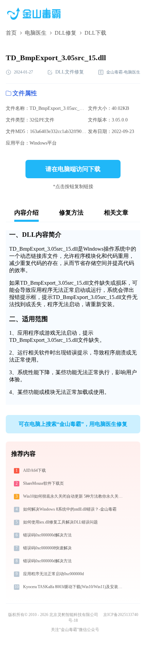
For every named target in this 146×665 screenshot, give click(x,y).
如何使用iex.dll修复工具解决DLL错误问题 (60, 522)
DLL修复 (65, 33)
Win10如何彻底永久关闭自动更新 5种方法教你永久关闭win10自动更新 (74, 496)
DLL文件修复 (69, 71)
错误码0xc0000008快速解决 (47, 548)
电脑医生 (36, 33)
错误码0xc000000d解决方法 (47, 535)
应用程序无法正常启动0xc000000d (53, 573)
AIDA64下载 (34, 470)
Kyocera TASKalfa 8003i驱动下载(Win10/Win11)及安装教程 (74, 586)
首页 (11, 33)
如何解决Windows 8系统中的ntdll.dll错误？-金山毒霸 (69, 509)
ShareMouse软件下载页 (43, 483)
